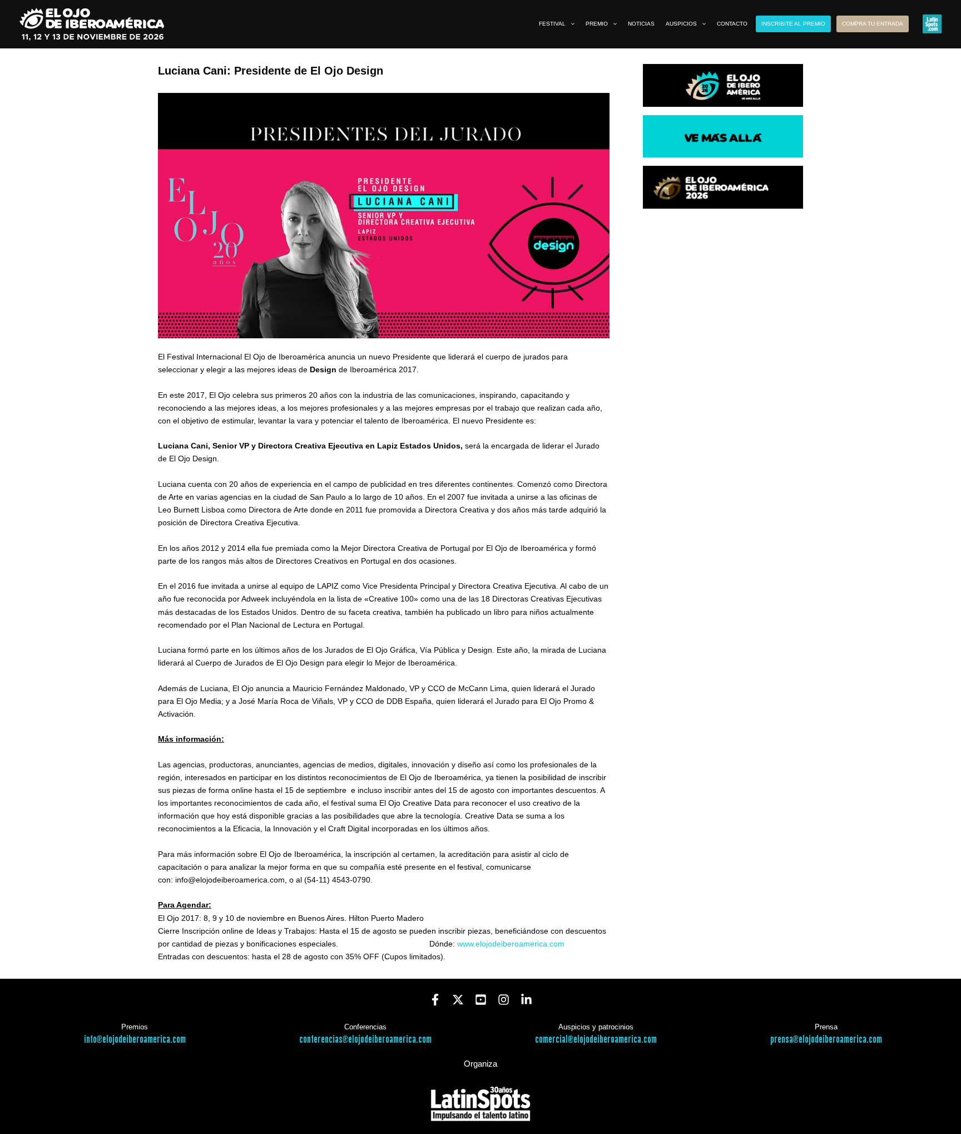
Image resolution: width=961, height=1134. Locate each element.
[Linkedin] (526, 999)
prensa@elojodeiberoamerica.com (826, 1039)
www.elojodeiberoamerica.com (510, 943)
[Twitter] (458, 999)
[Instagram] (503, 999)
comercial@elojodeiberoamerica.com (596, 1039)
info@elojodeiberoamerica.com (135, 1039)
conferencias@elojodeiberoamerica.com (365, 1039)
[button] (570, 24)
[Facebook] (435, 999)
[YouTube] (481, 999)
